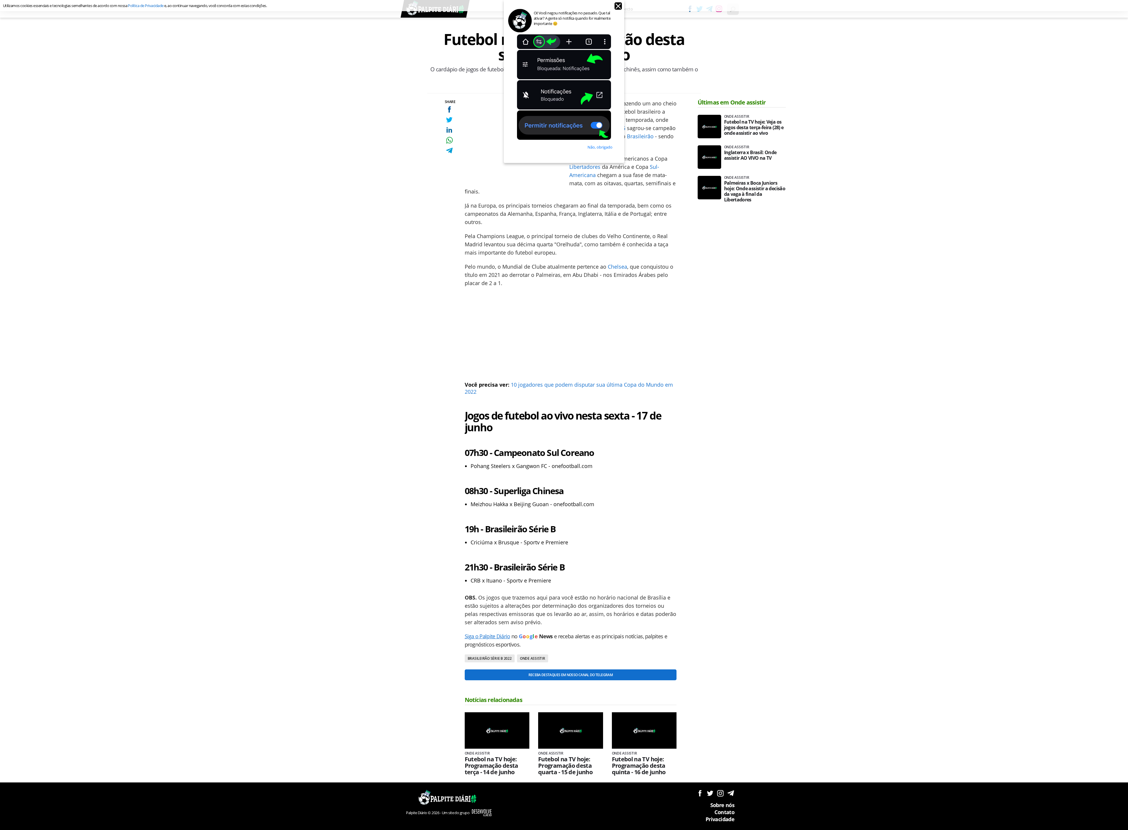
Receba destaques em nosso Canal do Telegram (570, 674)
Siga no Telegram (730, 793)
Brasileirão (640, 136)
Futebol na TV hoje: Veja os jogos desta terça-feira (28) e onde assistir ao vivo (754, 127)
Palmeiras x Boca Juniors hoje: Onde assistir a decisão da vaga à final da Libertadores (754, 191)
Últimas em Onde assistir (732, 102)
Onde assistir (532, 658)
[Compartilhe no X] (449, 119)
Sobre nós (722, 805)
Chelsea (617, 266)
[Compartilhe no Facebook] (449, 109)
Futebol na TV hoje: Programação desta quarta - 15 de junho (565, 765)
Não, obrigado (600, 147)
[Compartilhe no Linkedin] (449, 130)
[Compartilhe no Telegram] (449, 150)
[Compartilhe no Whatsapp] (449, 140)
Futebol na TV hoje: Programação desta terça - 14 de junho (491, 765)
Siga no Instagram (720, 793)
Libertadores (584, 166)
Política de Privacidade (145, 5)
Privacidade (720, 819)
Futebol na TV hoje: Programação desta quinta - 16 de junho (639, 765)
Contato (724, 812)
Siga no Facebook (700, 793)
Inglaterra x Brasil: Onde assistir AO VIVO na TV (750, 155)
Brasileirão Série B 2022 (490, 658)
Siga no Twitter (710, 793)
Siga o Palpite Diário (487, 636)
